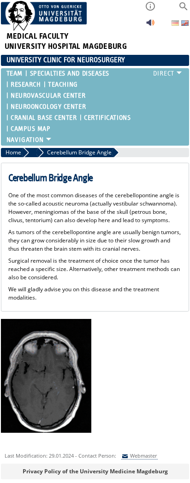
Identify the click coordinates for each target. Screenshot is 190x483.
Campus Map (31, 128)
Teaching (62, 84)
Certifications (107, 117)
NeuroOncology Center (48, 106)
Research (26, 84)
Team (14, 73)
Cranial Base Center (44, 117)
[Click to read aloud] (150, 25)
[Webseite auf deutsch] (176, 23)
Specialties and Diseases (69, 73)
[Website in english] (185, 24)
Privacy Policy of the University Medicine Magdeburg (95, 471)
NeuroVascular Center (48, 95)
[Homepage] (44, 29)
